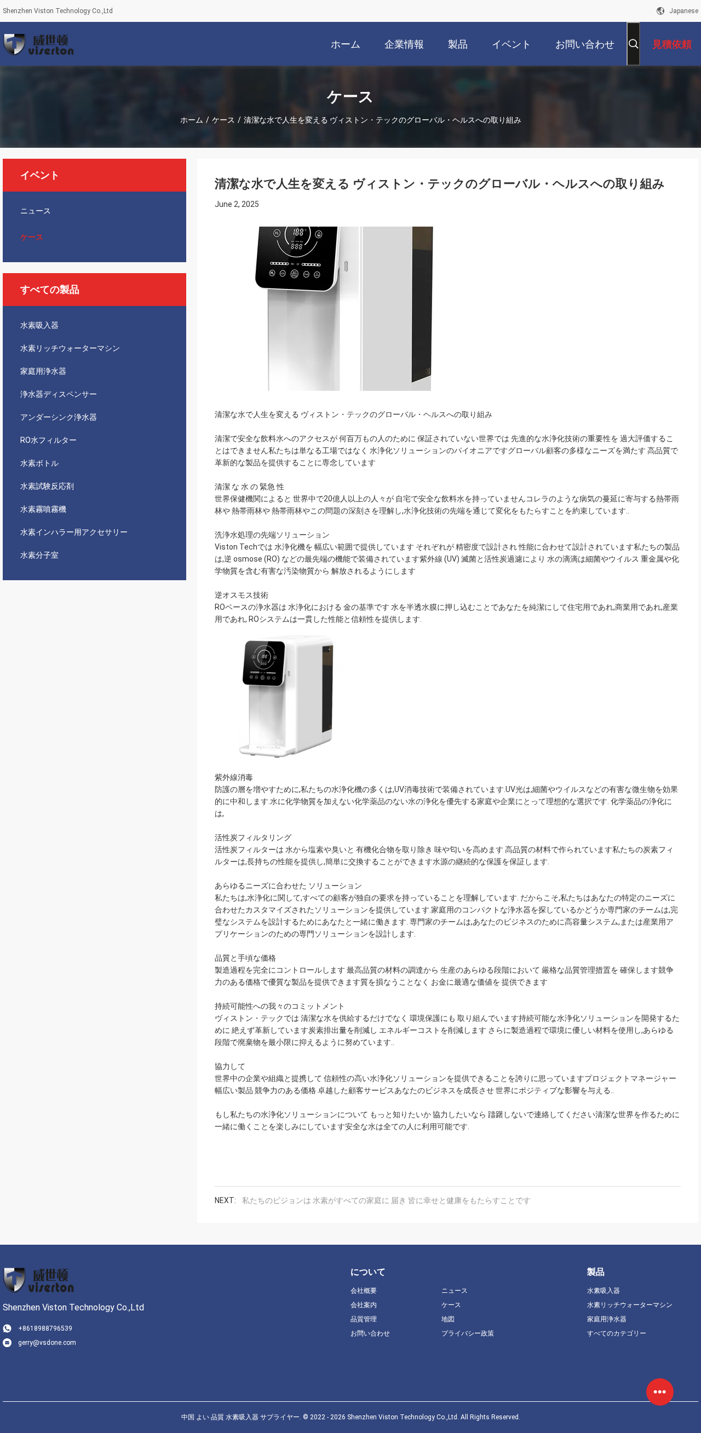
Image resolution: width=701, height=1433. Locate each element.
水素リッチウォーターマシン (70, 348)
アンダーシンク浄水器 (58, 417)
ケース (223, 119)
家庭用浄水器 (43, 371)
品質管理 (363, 1319)
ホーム (191, 119)
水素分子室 (39, 555)
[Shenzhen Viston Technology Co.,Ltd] (38, 43)
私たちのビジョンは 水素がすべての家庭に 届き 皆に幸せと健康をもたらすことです (386, 1200)
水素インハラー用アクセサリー (74, 532)
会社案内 (363, 1305)
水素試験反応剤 (47, 486)
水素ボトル (39, 463)
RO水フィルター (48, 440)
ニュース (35, 210)
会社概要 (363, 1291)
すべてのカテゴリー (616, 1333)
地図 (448, 1319)
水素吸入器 (39, 325)
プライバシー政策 (467, 1333)
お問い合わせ (370, 1333)
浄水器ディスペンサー (58, 394)
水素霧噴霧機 (43, 509)
